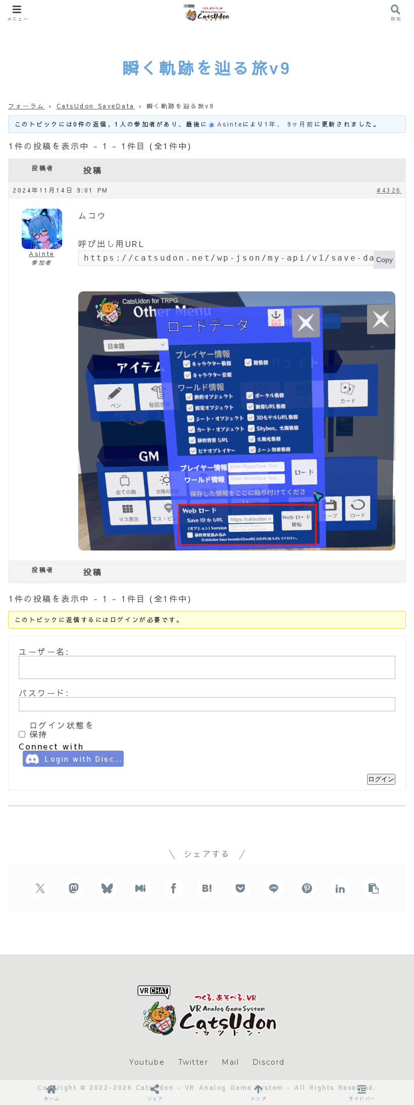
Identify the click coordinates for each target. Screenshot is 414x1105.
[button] (374, 888)
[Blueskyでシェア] (107, 888)
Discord (268, 1062)
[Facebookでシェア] (174, 888)
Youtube (147, 1062)
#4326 (389, 190)
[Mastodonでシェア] (74, 888)
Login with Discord (84, 759)
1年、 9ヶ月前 (289, 124)
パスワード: (44, 692)
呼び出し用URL (111, 243)
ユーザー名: (44, 651)
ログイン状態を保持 (62, 729)
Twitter (193, 1062)
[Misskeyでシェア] (140, 888)
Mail (230, 1062)
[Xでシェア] (40, 888)
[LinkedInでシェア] (340, 888)
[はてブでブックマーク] (207, 888)
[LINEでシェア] (274, 888)
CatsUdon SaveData (96, 106)
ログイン (381, 779)
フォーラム (26, 106)
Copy (384, 260)
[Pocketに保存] (240, 888)
